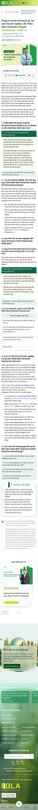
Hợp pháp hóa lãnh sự (27, 735)
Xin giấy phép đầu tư (8, 743)
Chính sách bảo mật (7, 779)
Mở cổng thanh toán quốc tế (10, 739)
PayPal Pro (16, 230)
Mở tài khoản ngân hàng (9, 735)
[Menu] (33, 3)
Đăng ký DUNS (25, 743)
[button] (19, 134)
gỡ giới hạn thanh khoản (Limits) (22, 398)
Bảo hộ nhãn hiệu (26, 731)
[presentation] (2, 612)
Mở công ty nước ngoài (8, 727)
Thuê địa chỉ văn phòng (28, 727)
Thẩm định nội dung (26, 779)
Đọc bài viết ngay (12, 602)
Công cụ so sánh (7, 715)
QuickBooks (24, 739)
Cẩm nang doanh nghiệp (9, 718)
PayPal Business (24, 404)
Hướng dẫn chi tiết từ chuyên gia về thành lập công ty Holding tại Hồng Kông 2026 (15, 695)
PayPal (21, 30)
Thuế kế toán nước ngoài (9, 731)
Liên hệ (16, 779)
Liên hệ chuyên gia (12, 666)
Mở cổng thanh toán (9, 30)
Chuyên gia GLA (20, 36)
